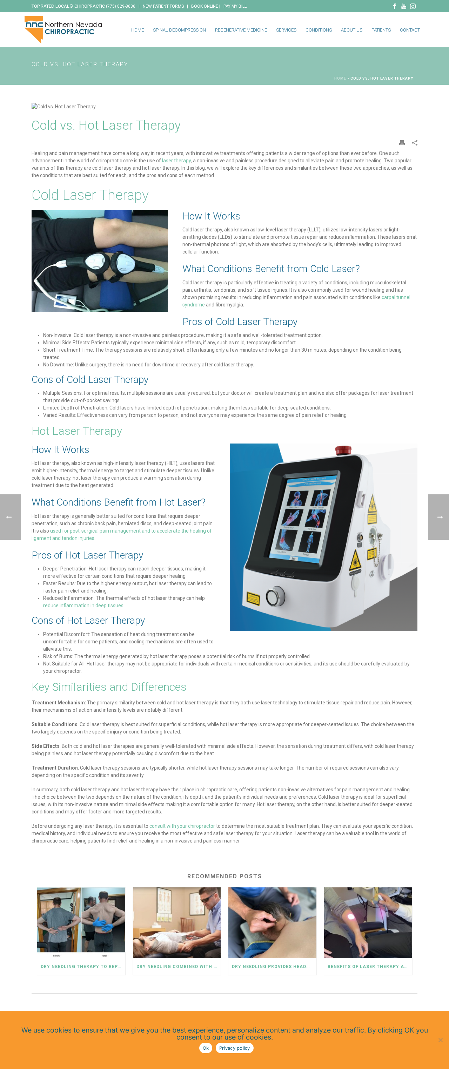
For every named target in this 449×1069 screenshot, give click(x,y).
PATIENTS (381, 30)
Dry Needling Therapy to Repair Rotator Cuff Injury (83, 966)
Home (340, 78)
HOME (137, 30)
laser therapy (176, 160)
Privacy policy (234, 1048)
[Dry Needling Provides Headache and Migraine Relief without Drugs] (272, 922)
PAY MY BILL (235, 6)
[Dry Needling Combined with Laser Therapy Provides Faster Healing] (177, 922)
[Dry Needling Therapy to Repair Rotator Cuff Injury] (81, 922)
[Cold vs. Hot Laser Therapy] (224, 106)
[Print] (402, 142)
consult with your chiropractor (182, 826)
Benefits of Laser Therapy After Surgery (370, 966)
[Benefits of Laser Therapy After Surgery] (368, 922)
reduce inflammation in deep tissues (83, 605)
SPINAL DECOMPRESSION (179, 30)
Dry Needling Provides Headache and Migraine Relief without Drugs (274, 966)
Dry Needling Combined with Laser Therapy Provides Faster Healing (178, 966)
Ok (206, 1048)
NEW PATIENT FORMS (163, 6)
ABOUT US (351, 30)
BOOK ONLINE (204, 6)
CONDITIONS (319, 30)
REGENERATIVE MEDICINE (241, 30)
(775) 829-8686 (120, 6)
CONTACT (410, 30)
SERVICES (286, 30)
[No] (440, 1039)
